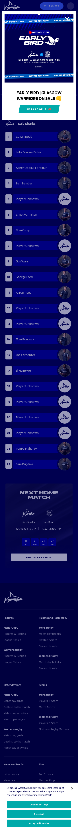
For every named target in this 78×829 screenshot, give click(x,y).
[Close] (72, 788)
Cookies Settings (39, 804)
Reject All (39, 814)
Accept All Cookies (39, 823)
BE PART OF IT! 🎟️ (39, 109)
